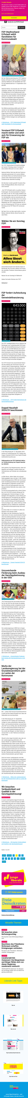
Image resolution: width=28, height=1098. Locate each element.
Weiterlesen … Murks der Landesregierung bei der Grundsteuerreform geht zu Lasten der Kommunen (14, 778)
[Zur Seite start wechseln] (4, 855)
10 (18, 858)
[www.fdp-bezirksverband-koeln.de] (13, 1049)
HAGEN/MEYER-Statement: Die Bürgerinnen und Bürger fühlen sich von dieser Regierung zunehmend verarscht (13, 962)
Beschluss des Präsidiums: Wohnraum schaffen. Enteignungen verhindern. (13, 946)
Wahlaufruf (4, 283)
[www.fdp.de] (13, 1002)
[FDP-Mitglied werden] (14, 911)
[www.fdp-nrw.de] (13, 1026)
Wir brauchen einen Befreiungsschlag (9, 933)
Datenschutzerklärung (8, 915)
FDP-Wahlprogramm (15, 892)
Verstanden (14, 17)
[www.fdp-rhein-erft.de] (13, 1073)
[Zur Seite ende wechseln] (4, 861)
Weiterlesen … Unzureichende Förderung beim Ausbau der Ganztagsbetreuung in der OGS (13, 658)
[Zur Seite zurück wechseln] (9, 855)
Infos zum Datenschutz (8, 13)
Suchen (22, 27)
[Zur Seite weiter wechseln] (22, 858)
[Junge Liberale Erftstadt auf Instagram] (14, 887)
